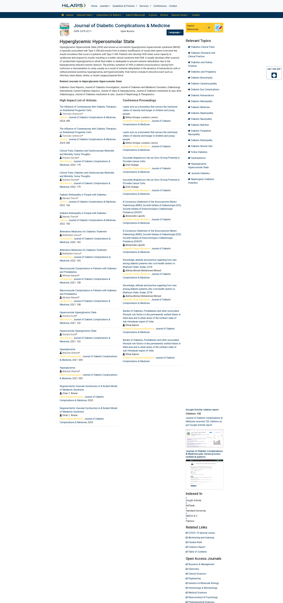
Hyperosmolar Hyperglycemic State (78, 312)
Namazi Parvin (69, 198)
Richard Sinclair (70, 157)
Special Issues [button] (179, 15)
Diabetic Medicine (200, 107)
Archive (164, 15)
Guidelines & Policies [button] (124, 6)
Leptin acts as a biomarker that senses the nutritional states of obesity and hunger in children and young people (150, 110)
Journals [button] (104, 6)
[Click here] (74, 6)
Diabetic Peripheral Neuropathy (199, 132)
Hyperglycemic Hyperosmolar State (198, 165)
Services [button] (144, 6)
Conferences (160, 6)
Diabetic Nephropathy (201, 113)
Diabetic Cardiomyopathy (203, 83)
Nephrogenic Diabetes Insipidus (201, 181)
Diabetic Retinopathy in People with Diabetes (83, 194)
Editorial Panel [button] (84, 15)
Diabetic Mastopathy (201, 101)
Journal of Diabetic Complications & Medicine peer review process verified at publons (204, 454)
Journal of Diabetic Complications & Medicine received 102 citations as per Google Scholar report (204, 421)
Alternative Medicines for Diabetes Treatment (83, 231)
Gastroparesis (198, 158)
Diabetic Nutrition (199, 124)
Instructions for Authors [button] (109, 15)
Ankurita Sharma (70, 352)
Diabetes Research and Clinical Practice (201, 54)
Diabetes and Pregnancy (203, 71)
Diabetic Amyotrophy (201, 77)
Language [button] (174, 32)
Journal (69, 15)
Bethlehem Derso (71, 235)
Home (94, 6)
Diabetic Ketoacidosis (202, 95)
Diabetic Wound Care (201, 146)
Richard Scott (69, 316)
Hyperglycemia (67, 349)
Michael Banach (70, 275)
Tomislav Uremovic (72, 113)
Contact (173, 6)
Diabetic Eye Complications (204, 89)
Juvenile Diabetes (200, 173)
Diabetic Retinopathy (201, 140)
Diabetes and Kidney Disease (200, 64)
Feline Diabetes (198, 152)
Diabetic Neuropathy (201, 119)
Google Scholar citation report (202, 409)
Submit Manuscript (135, 15)
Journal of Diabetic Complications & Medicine (92, 117)
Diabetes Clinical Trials (202, 47)
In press (153, 15)
